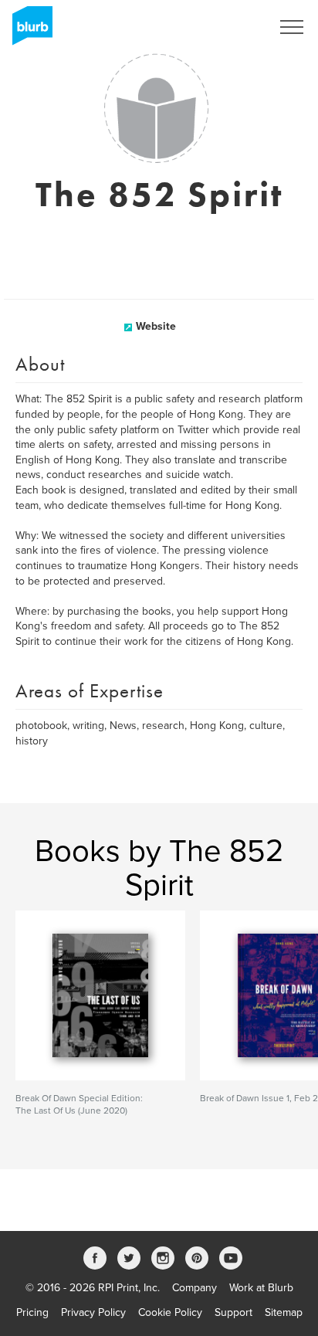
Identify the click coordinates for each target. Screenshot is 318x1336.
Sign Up (232, 27)
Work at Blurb (261, 1287)
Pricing (32, 1312)
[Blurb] (28, 31)
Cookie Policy (170, 1312)
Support (233, 1312)
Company (194, 1287)
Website (156, 326)
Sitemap (284, 1312)
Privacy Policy (93, 1312)
